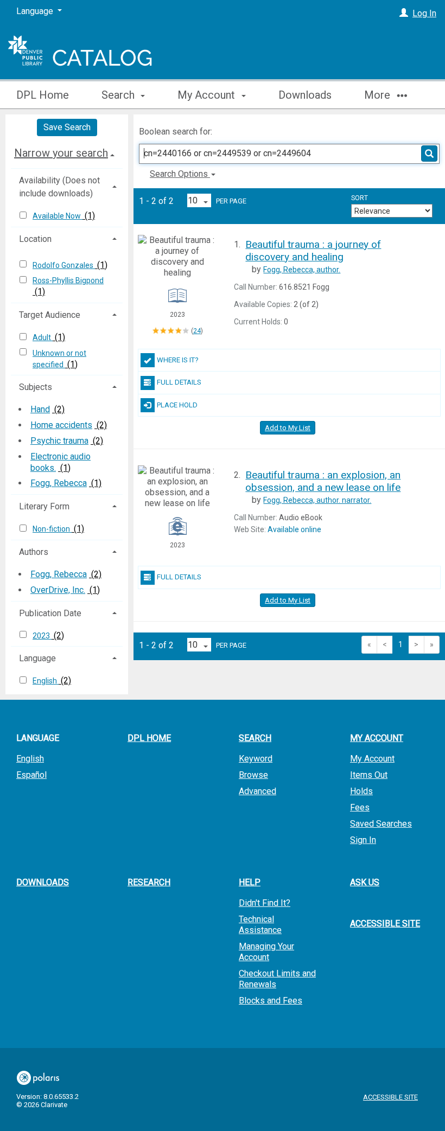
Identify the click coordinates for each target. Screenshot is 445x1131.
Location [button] (35, 239)
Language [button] (37, 658)
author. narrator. (317, 500)
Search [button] (119, 94)
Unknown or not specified (59, 359)
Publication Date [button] (50, 613)
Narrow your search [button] (61, 152)
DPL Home (42, 94)
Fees (360, 807)
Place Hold (177, 405)
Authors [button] (33, 552)
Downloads (305, 94)
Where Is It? (178, 360)
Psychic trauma (59, 441)
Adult (43, 337)
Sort (359, 198)
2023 (42, 635)
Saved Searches (381, 824)
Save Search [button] (67, 127)
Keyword (255, 758)
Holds (361, 791)
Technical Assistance (260, 924)
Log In (424, 13)
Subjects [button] (35, 387)
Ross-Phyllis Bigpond (68, 280)
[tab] (66, 152)
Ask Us (364, 882)
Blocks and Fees (270, 1000)
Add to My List (287, 428)
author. (301, 269)
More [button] (378, 94)
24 (197, 331)
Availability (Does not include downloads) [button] (59, 187)
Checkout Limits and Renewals (277, 978)
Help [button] (249, 882)
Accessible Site (385, 923)
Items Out (368, 775)
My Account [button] (207, 94)
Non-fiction (52, 529)
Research (149, 882)
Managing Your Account (266, 951)
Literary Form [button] (44, 506)
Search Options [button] (180, 174)
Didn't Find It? (264, 903)
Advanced (257, 791)
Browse (253, 775)
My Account (372, 758)
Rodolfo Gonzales (64, 265)
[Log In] (403, 13)
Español (31, 775)
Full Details (179, 382)
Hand (40, 409)
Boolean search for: (176, 131)
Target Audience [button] (49, 315)
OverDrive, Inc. (57, 590)
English (46, 680)
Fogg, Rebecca (58, 483)
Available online (294, 529)
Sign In (363, 840)
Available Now (57, 216)
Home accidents (61, 425)
